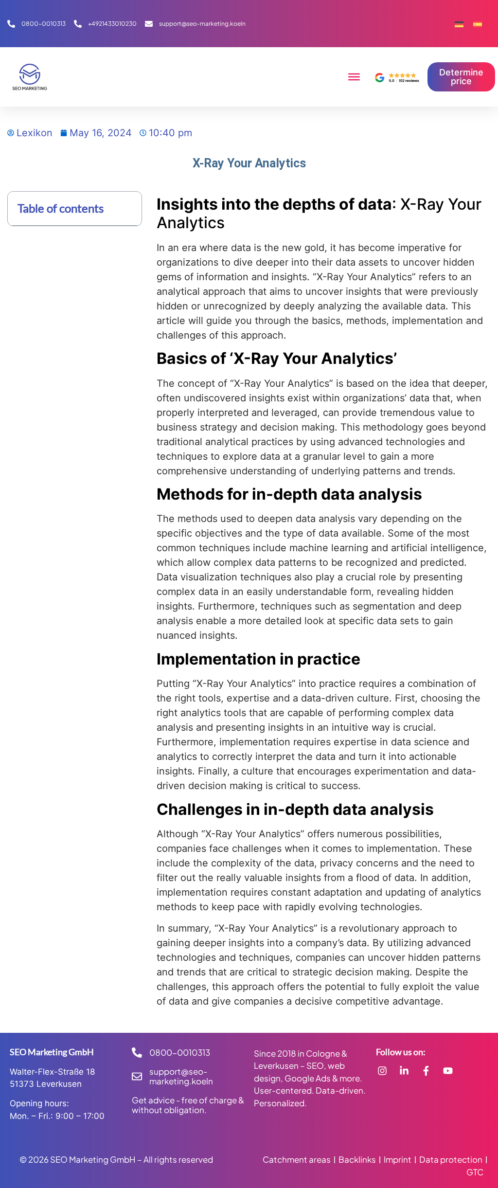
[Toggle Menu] (354, 77)
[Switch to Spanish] (477, 23)
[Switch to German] (459, 23)
